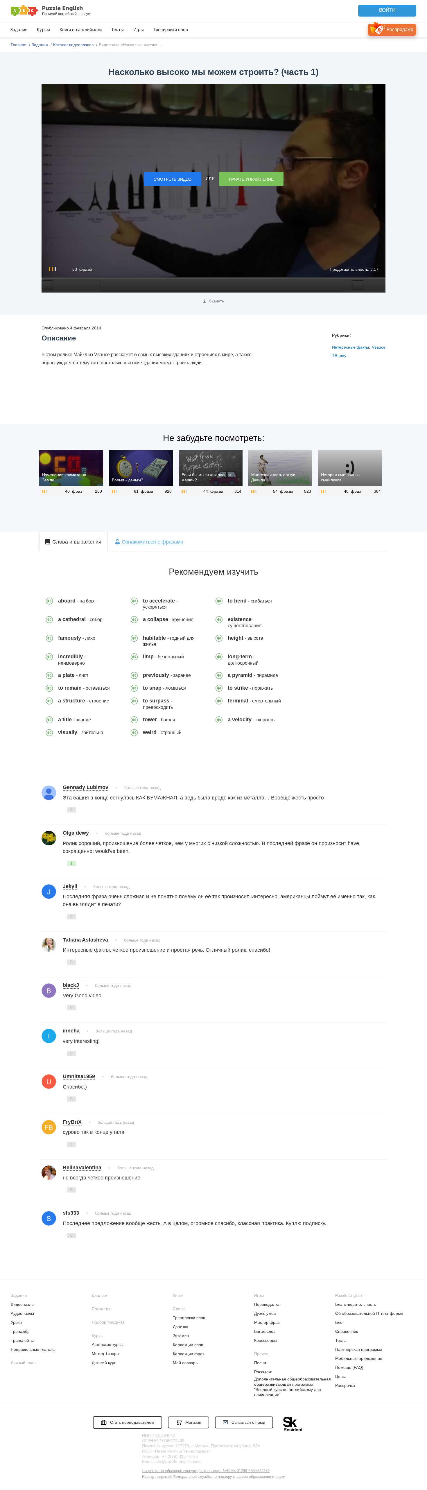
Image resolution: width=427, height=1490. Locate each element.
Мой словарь (185, 1362)
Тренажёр (20, 1331)
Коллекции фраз (188, 1353)
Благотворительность (355, 1304)
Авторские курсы (107, 1344)
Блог (339, 1322)
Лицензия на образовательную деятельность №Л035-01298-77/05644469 (206, 1471)
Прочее (261, 1353)
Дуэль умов (265, 1313)
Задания (18, 29)
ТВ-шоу (339, 355)
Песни (260, 1362)
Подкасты (101, 1308)
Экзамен (181, 1335)
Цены (340, 1376)
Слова (179, 1308)
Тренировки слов (170, 29)
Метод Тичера (105, 1353)
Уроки (16, 1322)
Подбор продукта (108, 1322)
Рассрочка (345, 1385)
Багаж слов (264, 1331)
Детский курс (104, 1362)
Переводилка (266, 1304)
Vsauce (378, 347)
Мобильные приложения (358, 1358)
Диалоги (99, 1295)
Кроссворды (265, 1340)
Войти (387, 10)
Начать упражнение (251, 179)
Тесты (117, 29)
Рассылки (263, 1371)
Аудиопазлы (22, 1313)
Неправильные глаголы (33, 1349)
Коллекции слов (188, 1344)
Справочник (346, 1331)
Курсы (43, 29)
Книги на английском (81, 29)
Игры (138, 29)
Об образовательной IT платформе (369, 1313)
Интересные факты (350, 347)
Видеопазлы (22, 1304)
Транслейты (22, 1340)
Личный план (23, 1362)
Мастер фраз (266, 1322)
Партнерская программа (358, 1349)
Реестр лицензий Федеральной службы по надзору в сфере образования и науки (213, 1476)
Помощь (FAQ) (349, 1367)
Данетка (180, 1326)
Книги (178, 1295)
